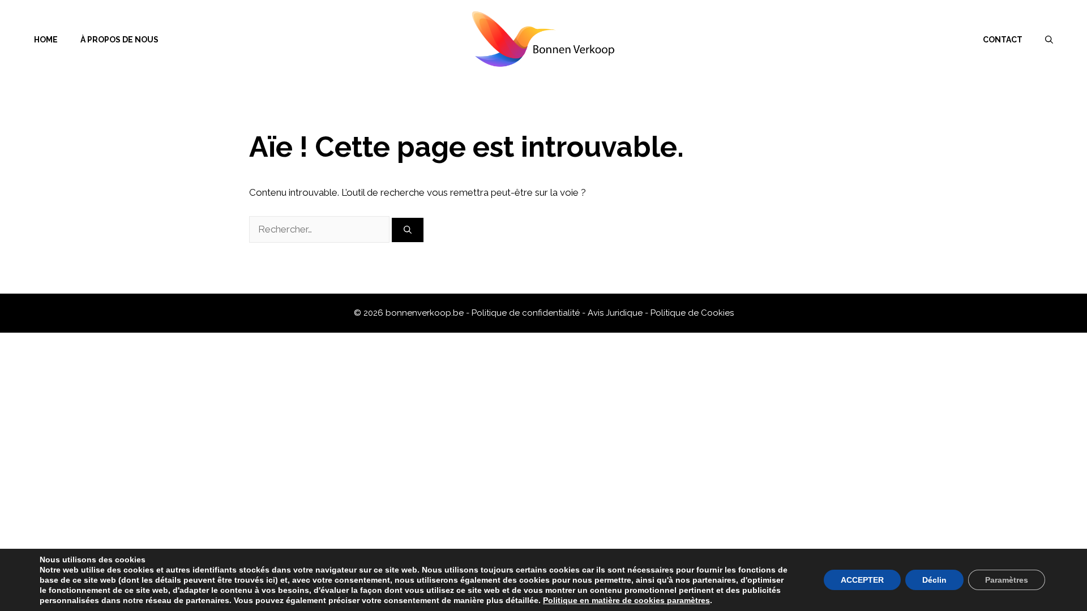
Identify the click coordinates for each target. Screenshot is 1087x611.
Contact (1002, 39)
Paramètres (1006, 579)
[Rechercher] (407, 230)
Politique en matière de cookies (605, 600)
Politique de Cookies (692, 313)
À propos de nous (119, 39)
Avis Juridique (616, 313)
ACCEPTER (862, 579)
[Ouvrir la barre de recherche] (1049, 40)
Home (46, 39)
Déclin (934, 579)
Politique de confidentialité (527, 313)
